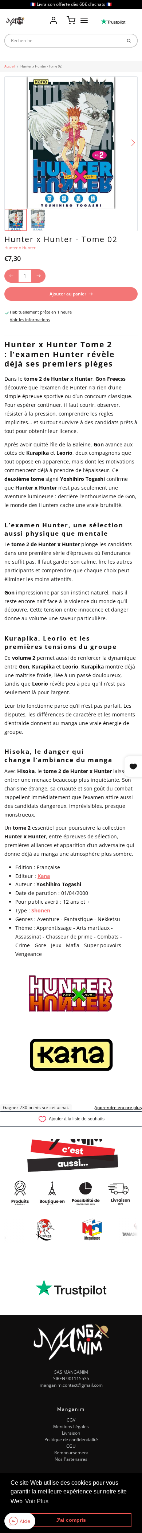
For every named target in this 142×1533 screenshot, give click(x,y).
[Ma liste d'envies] (62, 15)
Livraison (71, 1433)
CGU (71, 1446)
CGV (71, 1420)
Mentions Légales (71, 1426)
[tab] (7, 331)
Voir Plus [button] (36, 1501)
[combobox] (63, 41)
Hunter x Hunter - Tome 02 (41, 66)
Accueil (9, 66)
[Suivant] (133, 143)
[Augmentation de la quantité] (39, 276)
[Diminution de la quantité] (11, 276)
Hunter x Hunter (20, 247)
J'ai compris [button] (71, 1520)
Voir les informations (30, 319)
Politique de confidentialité (71, 1439)
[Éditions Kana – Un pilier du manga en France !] (71, 1054)
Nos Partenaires (71, 1459)
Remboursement (71, 1453)
